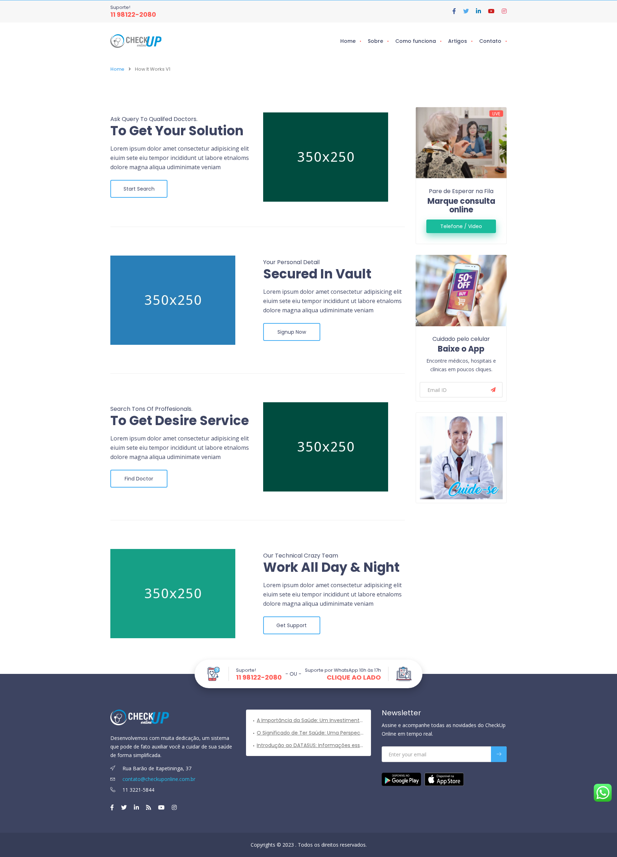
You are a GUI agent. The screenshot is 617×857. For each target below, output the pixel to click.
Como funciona (415, 41)
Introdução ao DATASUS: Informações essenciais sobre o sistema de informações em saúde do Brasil (310, 745)
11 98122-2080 (133, 14)
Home (348, 41)
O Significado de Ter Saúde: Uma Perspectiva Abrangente (310, 732)
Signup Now (291, 332)
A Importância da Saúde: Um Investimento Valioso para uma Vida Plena (310, 720)
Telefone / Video (461, 226)
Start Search (139, 188)
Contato (490, 41)
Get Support (291, 625)
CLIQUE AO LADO (354, 677)
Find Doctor (139, 478)
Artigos (457, 41)
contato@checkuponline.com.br (158, 779)
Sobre (375, 41)
